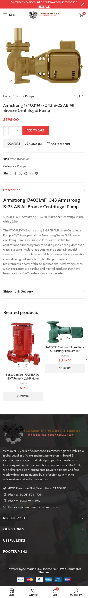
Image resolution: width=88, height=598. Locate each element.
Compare (13, 143)
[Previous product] (74, 96)
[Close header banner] (82, 4)
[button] (19, 365)
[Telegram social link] (36, 173)
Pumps (29, 96)
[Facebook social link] (15, 173)
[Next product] (83, 96)
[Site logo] (44, 14)
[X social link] (20, 173)
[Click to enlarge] (10, 81)
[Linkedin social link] (31, 173)
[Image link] (41, 433)
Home (7, 96)
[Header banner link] (37, 4)
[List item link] (44, 494)
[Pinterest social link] (26, 173)
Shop (18, 96)
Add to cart (36, 130)
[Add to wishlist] (27, 365)
